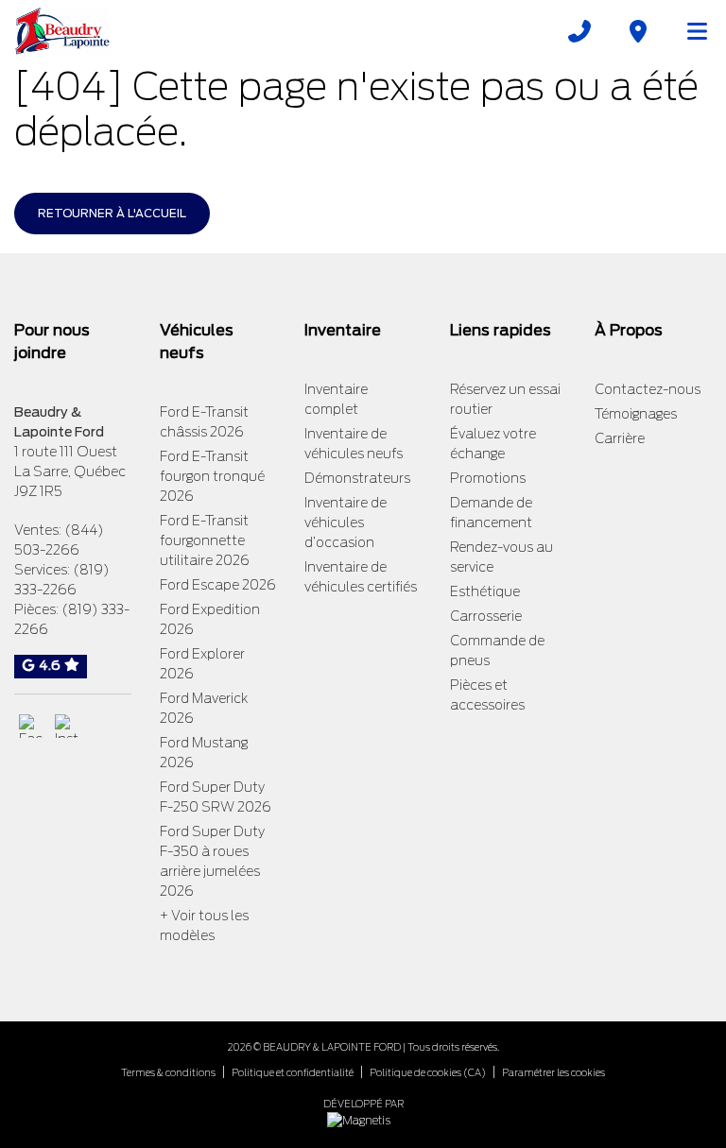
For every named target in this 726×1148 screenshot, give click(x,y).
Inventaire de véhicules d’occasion (345, 522)
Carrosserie (486, 616)
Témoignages (636, 413)
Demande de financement (491, 512)
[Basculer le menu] (689, 31)
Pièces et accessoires (487, 694)
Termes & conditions (168, 1072)
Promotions (488, 478)
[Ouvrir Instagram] (66, 726)
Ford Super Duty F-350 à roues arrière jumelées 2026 (212, 861)
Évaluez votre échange (493, 443)
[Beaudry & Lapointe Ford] (62, 31)
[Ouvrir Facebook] (31, 726)
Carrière (620, 438)
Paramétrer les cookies (553, 1072)
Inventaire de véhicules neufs (353, 443)
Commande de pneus (497, 650)
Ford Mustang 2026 (204, 752)
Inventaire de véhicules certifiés (360, 576)
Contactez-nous (647, 389)
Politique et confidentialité (293, 1072)
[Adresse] (638, 31)
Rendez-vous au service (501, 557)
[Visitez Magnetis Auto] (363, 1119)
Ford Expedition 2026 (210, 619)
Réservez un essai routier (505, 399)
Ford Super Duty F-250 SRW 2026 (215, 797)
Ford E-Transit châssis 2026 (204, 421)
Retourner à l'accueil (112, 213)
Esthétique (485, 591)
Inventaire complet (336, 399)
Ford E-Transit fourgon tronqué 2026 (212, 476)
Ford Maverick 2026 (204, 708)
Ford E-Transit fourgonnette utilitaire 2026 (205, 540)
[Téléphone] (579, 31)
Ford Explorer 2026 (202, 663)
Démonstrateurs (357, 478)
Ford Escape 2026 (218, 584)
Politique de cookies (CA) (428, 1072)
